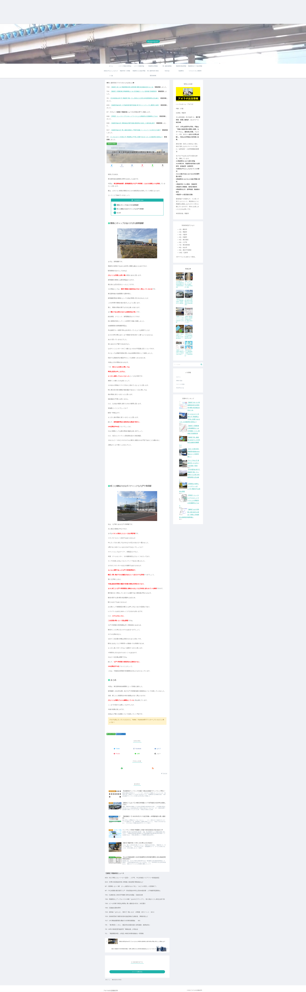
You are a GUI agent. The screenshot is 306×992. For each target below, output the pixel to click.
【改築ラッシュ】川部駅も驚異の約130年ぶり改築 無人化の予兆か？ (180, 352)
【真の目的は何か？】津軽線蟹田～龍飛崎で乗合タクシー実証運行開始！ (188, 353)
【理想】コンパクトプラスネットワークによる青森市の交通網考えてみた (134, 116)
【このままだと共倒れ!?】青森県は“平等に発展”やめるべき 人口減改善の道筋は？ (136, 137)
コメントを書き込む (137, 971)
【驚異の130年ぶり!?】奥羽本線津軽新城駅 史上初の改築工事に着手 (189, 336)
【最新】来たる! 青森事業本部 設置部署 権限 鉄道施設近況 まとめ (132, 87)
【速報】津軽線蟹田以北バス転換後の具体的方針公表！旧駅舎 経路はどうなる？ (189, 319)
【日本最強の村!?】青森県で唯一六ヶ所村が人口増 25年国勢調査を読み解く (134, 98)
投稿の (179, 380)
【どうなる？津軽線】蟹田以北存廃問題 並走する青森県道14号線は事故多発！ (189, 301)
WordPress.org (180, 387)
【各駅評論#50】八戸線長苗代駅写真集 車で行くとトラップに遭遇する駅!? (135, 105)
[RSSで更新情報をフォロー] (153, 768)
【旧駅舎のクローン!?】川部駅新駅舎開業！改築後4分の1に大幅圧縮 (180, 301)
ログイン (178, 377)
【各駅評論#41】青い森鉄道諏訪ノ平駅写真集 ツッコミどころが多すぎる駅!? (136, 130)
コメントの (180, 384)
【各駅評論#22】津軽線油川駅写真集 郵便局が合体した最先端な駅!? (133, 123)
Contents (137, 200)
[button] (201, 364)
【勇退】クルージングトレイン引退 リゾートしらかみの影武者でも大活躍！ (180, 319)
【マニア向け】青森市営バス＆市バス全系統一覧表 (193, 463)
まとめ (119, 212)
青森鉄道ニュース (121, 734)
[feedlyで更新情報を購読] (122, 768)
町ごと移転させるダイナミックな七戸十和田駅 (130, 209)
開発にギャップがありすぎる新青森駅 (128, 205)
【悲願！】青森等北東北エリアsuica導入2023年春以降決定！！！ (180, 336)
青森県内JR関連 (111, 734)
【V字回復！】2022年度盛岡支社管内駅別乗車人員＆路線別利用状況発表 (180, 284)
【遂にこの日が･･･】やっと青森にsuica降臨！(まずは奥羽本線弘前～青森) (189, 284)
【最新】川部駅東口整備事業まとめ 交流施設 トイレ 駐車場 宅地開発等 (134, 91)
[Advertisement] (153, 12)
